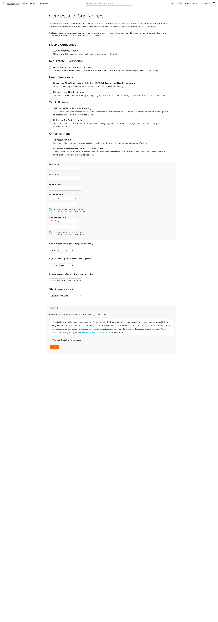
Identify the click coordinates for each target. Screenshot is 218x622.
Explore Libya (31, 3)
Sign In (197, 3)
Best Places (43, 3)
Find (176, 3)
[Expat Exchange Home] (11, 3)
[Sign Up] (203, 3)
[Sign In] (193, 3)
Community (187, 3)
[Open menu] (214, 3)
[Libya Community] (180, 3)
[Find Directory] (172, 3)
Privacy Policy (114, 33)
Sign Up (207, 3)
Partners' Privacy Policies (93, 332)
